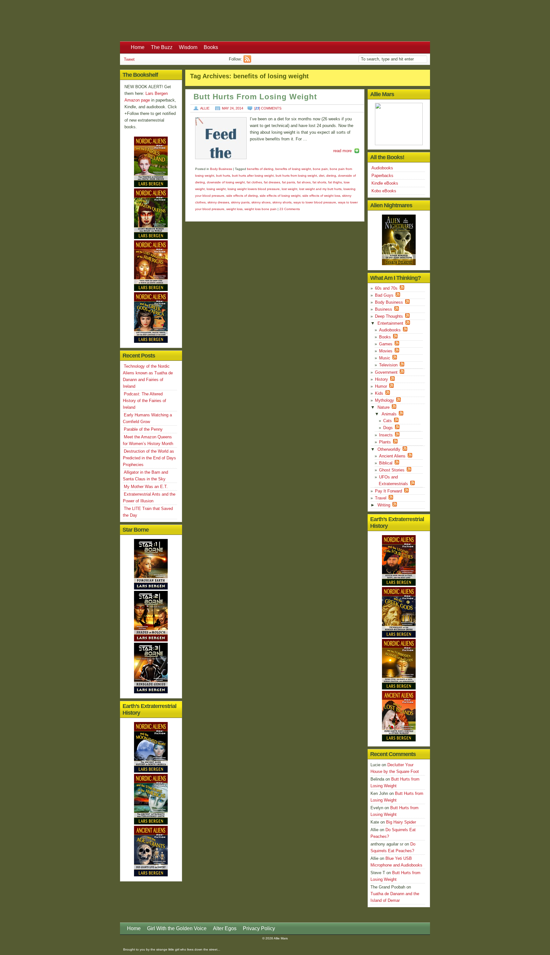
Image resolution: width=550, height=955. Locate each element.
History (381, 379)
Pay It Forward (388, 491)
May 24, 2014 (232, 108)
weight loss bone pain (260, 209)
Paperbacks (382, 175)
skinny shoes (261, 202)
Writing (383, 505)
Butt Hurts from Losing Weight (255, 97)
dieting (331, 175)
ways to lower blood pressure (314, 202)
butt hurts (223, 175)
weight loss (234, 209)
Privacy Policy (259, 928)
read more (342, 150)
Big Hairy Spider (401, 822)
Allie (204, 108)
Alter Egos (224, 928)
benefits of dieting (260, 169)
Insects (386, 435)
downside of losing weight (226, 182)
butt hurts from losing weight (296, 175)
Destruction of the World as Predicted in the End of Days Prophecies (149, 458)
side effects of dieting (242, 195)
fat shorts (319, 182)
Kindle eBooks (384, 183)
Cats (387, 420)
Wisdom (188, 47)
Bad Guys (384, 295)
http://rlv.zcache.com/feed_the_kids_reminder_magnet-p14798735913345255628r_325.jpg (221, 138)
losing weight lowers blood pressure (254, 189)
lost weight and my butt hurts (320, 189)
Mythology (384, 400)
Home (138, 47)
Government (386, 372)
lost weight (289, 189)
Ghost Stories (392, 470)
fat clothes (254, 182)
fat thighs (335, 182)
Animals (389, 414)
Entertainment (390, 323)
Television (388, 365)
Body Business (221, 169)
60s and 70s (386, 288)
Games (385, 344)
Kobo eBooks (383, 190)
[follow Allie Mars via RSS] (248, 61)
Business (383, 309)
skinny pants (240, 202)
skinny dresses (218, 202)
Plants (385, 442)
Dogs (388, 427)
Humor (381, 386)
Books (211, 47)
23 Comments (289, 209)
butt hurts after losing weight (253, 175)
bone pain (320, 169)
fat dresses (272, 182)
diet (321, 175)
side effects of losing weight (280, 195)
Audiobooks (382, 168)
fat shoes (304, 182)
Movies (385, 351)
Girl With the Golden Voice (177, 928)
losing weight (216, 189)
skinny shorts (282, 202)
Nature (383, 407)
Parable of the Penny (143, 429)
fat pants (288, 182)
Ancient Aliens (392, 456)
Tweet (129, 59)
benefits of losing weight (293, 169)
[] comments (267, 108)
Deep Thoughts (389, 316)
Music (384, 358)
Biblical (385, 463)
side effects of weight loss (321, 195)
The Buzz (162, 47)
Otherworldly (388, 449)
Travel (380, 498)
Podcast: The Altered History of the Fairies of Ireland (144, 401)
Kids (379, 393)
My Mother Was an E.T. (146, 486)
